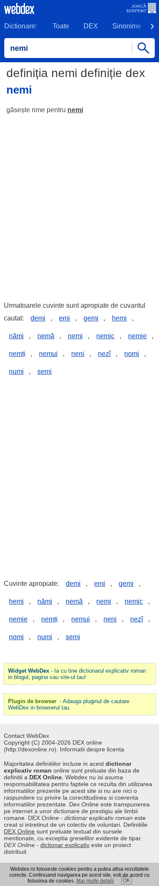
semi (44, 371)
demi (38, 318)
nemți (17, 353)
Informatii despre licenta (92, 749)
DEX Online (19, 831)
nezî (104, 353)
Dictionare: (20, 26)
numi (16, 371)
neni (77, 353)
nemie (137, 335)
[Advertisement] (79, 203)
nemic (105, 335)
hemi (119, 318)
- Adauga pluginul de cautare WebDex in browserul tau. (68, 704)
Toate (61, 26)
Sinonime (126, 26)
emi (64, 318)
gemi (91, 318)
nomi (131, 353)
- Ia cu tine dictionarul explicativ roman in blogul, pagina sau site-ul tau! (77, 674)
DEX (91, 26)
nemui (48, 353)
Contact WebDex (26, 735)
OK (126, 880)
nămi (16, 335)
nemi (75, 109)
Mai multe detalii (95, 881)
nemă (45, 335)
